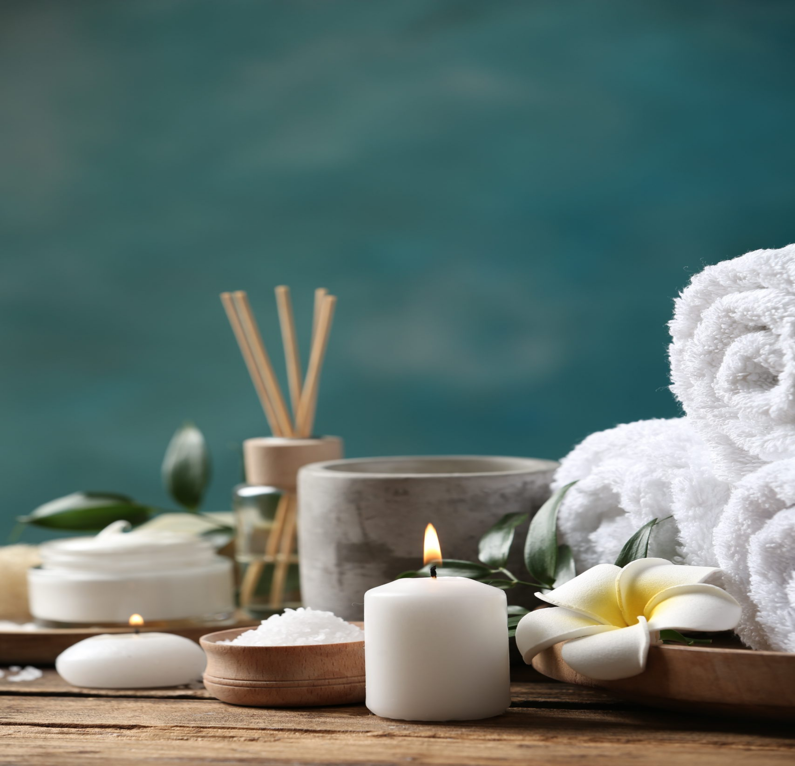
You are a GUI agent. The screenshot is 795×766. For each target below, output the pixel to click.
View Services (61, 118)
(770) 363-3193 (25, 514)
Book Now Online (28, 118)
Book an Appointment (24, 447)
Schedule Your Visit (67, 514)
